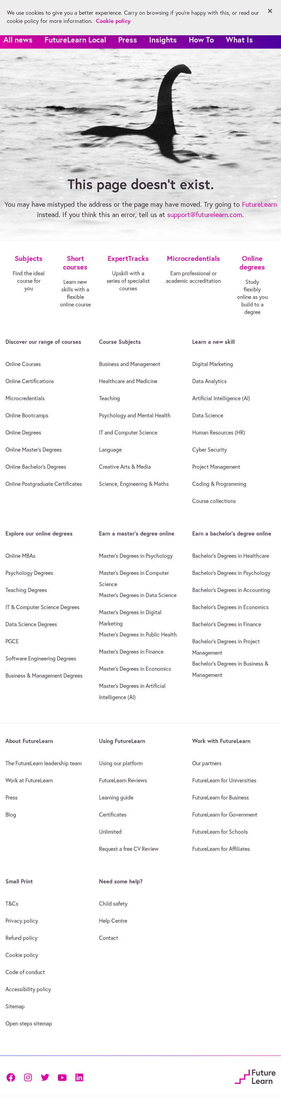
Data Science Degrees (31, 624)
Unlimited (110, 831)
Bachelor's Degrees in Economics (230, 607)
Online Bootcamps (26, 415)
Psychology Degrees (29, 572)
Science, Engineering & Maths (134, 483)
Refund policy (21, 937)
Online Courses (23, 364)
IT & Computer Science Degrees (42, 607)
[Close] (270, 10)
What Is (239, 40)
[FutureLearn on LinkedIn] (79, 1077)
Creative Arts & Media (125, 466)
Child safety (113, 903)
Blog (10, 814)
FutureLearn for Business (220, 797)
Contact (108, 937)
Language (110, 449)
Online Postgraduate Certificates (43, 483)
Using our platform (121, 763)
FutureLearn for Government (224, 814)
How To (201, 40)
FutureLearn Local (75, 40)
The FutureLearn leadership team (43, 763)
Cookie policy (21, 954)
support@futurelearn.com (204, 214)
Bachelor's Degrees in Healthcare (230, 555)
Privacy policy (21, 920)
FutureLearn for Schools (220, 831)
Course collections (214, 500)
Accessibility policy (28, 989)
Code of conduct (25, 972)
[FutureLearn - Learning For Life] (255, 1076)
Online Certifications (29, 381)
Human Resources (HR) (218, 432)
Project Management (216, 466)
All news (18, 40)
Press (127, 40)
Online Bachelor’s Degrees (35, 466)
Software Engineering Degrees (40, 658)
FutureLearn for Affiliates (221, 848)
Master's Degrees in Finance (131, 651)
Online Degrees (23, 432)
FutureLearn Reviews (123, 780)
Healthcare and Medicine (128, 381)
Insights (163, 40)
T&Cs (11, 903)
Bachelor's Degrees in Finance (226, 624)
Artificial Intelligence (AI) (221, 398)
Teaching (109, 398)
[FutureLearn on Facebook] (12, 1077)
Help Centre (113, 920)
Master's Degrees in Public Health (138, 634)
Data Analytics (209, 381)
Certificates (112, 814)
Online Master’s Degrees (33, 449)
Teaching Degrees (26, 589)
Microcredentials (25, 398)
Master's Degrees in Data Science (137, 595)
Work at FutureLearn (29, 780)
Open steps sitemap (28, 1023)
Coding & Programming (219, 483)
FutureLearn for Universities (224, 780)
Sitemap (15, 1006)
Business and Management (129, 364)
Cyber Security (209, 449)
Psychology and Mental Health (135, 415)
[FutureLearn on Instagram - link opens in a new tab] (27, 1077)
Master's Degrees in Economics (135, 668)
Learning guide (116, 797)
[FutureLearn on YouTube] (62, 1077)
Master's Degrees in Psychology (136, 555)
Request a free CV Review (129, 848)
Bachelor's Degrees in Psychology (231, 572)
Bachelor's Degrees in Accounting (231, 589)
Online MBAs (20, 555)
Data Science (207, 415)
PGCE (12, 641)
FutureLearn (259, 204)
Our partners (206, 763)
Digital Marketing (212, 364)
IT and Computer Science (128, 432)
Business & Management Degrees (44, 675)
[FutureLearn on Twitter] (44, 1077)
